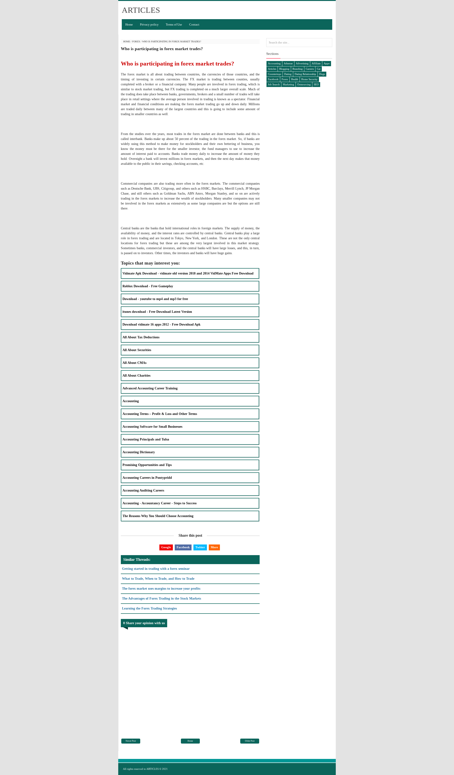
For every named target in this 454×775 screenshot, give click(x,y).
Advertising (302, 63)
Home (129, 24)
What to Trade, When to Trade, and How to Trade (158, 578)
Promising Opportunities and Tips (147, 465)
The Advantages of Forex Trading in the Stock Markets (161, 598)
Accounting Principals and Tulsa (145, 439)
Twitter (200, 547)
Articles (272, 68)
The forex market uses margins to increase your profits (161, 588)
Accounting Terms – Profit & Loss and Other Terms (159, 414)
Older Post (250, 741)
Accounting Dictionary (138, 452)
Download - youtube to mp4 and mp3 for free (155, 299)
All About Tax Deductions (140, 337)
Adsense (288, 63)
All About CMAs (134, 363)
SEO (316, 84)
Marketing (288, 84)
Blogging (284, 68)
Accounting (130, 401)
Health (294, 79)
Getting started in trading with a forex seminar (156, 568)
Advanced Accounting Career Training (150, 388)
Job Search (274, 84)
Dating (288, 74)
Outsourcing (304, 84)
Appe (327, 63)
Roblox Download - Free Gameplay (147, 286)
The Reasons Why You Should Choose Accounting (157, 516)
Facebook (183, 547)
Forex (136, 41)
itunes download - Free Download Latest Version (157, 311)
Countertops (274, 74)
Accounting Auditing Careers (143, 490)
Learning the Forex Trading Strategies (149, 608)
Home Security (309, 79)
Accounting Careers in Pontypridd (147, 477)
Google (166, 547)
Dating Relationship (305, 74)
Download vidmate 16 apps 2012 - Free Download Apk (161, 324)
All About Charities (136, 375)
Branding (297, 68)
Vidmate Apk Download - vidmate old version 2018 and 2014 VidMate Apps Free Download (187, 273)
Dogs (322, 74)
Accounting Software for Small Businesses (152, 426)
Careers (310, 68)
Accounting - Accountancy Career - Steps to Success (159, 503)
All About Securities (136, 350)
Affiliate (316, 63)
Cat (318, 68)
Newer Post (131, 741)
